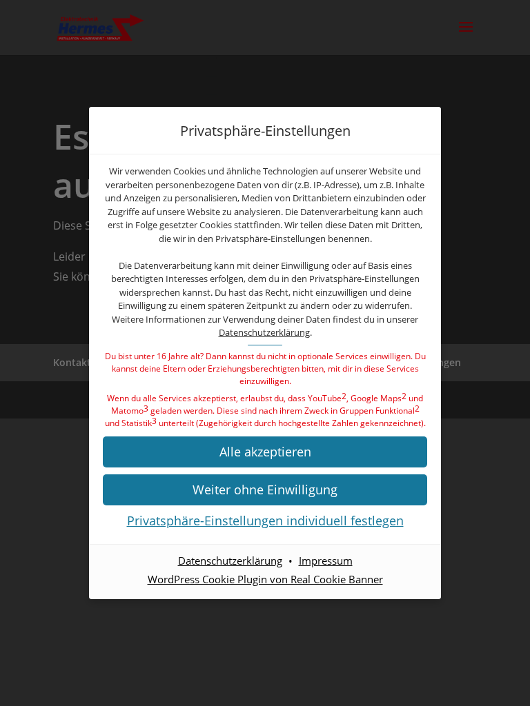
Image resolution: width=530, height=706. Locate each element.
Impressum (326, 560)
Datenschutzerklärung (264, 332)
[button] (265, 451)
